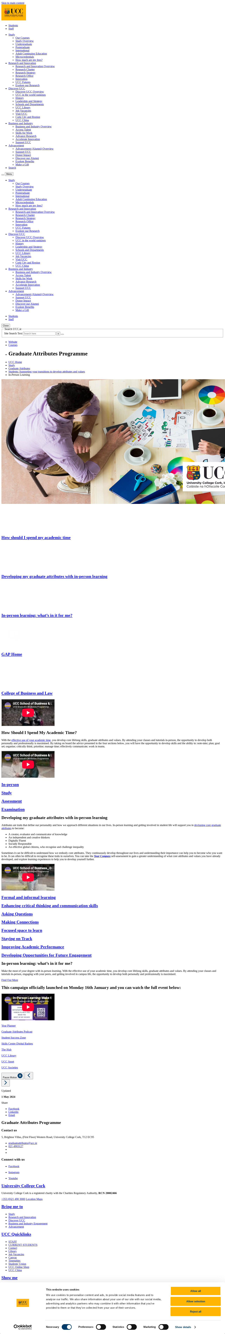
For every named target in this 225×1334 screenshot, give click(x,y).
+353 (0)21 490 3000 (13, 1199)
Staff (11, 28)
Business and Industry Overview (33, 126)
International (22, 50)
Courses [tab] (12, 344)
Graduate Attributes (19, 368)
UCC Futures (22, 82)
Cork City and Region (27, 116)
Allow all (195, 1290)
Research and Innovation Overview (35, 66)
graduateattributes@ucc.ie (22, 1143)
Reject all (195, 1311)
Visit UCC (21, 113)
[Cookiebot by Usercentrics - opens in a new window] (22, 1327)
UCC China (22, 120)
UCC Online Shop (18, 1267)
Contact (12, 1247)
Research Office (24, 75)
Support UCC (23, 142)
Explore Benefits (24, 161)
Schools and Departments (29, 104)
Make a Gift (22, 164)
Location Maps (34, 1199)
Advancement (16, 1226)
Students (13, 25)
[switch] (101, 1327)
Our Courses (22, 37)
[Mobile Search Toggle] (2, 174)
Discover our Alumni (27, 158)
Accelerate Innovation (27, 139)
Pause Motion (10, 1077)
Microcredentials (24, 56)
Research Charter (25, 69)
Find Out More (9, 980)
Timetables (14, 1260)
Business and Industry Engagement (27, 1223)
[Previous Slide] (29, 1075)
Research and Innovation (22, 1217)
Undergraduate (23, 44)
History (19, 97)
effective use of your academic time (31, 740)
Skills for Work (23, 132)
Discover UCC (16, 1220)
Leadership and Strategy (28, 101)
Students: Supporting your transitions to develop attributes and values (46, 371)
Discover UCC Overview (29, 91)
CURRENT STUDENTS (22, 1244)
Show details (183, 1327)
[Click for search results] (62, 334)
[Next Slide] (5, 1082)
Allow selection (195, 1301)
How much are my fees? (29, 59)
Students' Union (17, 1263)
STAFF (12, 1241)
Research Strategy (25, 72)
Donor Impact (23, 155)
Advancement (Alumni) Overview (34, 148)
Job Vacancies (23, 110)
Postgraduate (22, 47)
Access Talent (23, 129)
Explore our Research (27, 85)
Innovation (21, 78)
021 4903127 (15, 1146)
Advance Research (25, 136)
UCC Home (15, 362)
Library (12, 1251)
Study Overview (24, 40)
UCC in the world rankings (30, 94)
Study (11, 365)
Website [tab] (12, 341)
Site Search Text (13, 333)
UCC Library (22, 107)
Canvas (12, 1257)
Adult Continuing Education (31, 53)
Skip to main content (12, 2)
